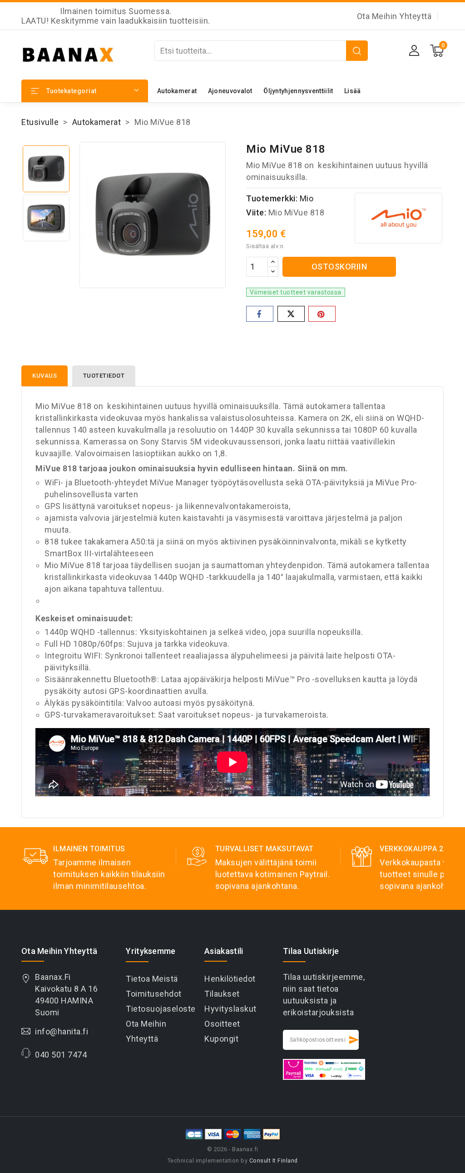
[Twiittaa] (291, 313)
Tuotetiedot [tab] (104, 375)
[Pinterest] (322, 313)
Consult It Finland (273, 1160)
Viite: (256, 212)
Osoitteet (222, 1023)
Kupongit (221, 1038)
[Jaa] (260, 313)
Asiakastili (223, 951)
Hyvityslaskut (230, 1008)
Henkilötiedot (230, 978)
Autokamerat (177, 91)
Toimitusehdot (154, 993)
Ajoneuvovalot (230, 91)
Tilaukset (222, 993)
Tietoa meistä (152, 978)
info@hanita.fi (61, 1031)
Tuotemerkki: (271, 198)
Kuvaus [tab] (44, 375)
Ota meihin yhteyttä (394, 16)
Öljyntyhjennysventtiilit (298, 91)
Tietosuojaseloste (161, 1008)
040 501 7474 (61, 1054)
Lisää (352, 91)
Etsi (357, 50)
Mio (307, 198)
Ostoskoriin (339, 266)
